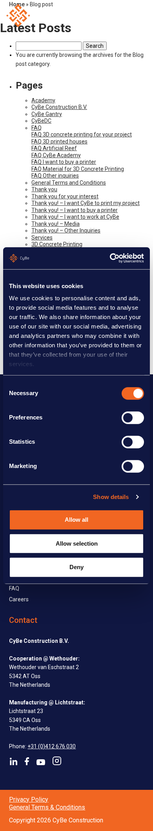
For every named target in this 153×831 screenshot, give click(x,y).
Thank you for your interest (64, 196)
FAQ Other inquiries (55, 175)
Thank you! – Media (55, 224)
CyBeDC (41, 121)
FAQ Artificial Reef (54, 148)
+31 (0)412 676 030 (51, 746)
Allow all (76, 519)
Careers (19, 599)
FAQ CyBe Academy (56, 155)
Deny (76, 567)
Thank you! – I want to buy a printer (74, 210)
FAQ (36, 128)
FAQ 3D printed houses (59, 141)
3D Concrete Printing (56, 244)
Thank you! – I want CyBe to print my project (85, 203)
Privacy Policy (28, 799)
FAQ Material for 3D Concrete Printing (77, 169)
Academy (43, 100)
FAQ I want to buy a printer (63, 162)
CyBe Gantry (46, 114)
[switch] (133, 417)
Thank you (44, 189)
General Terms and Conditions (68, 183)
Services (42, 237)
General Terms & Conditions (47, 807)
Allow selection (77, 543)
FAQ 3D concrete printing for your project (81, 134)
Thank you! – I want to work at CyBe (75, 217)
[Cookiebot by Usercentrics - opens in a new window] (110, 258)
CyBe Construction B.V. (59, 107)
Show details (111, 497)
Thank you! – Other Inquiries (65, 230)
